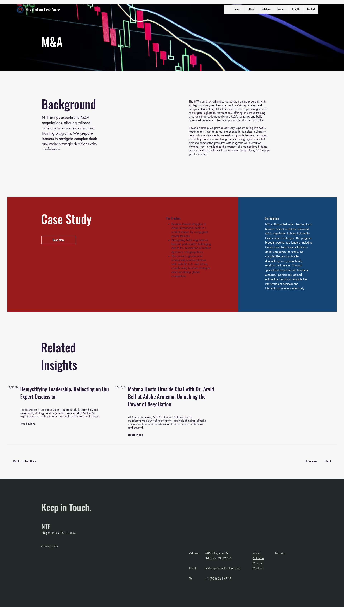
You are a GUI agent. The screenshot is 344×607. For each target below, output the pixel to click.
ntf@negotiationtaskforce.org (222, 568)
